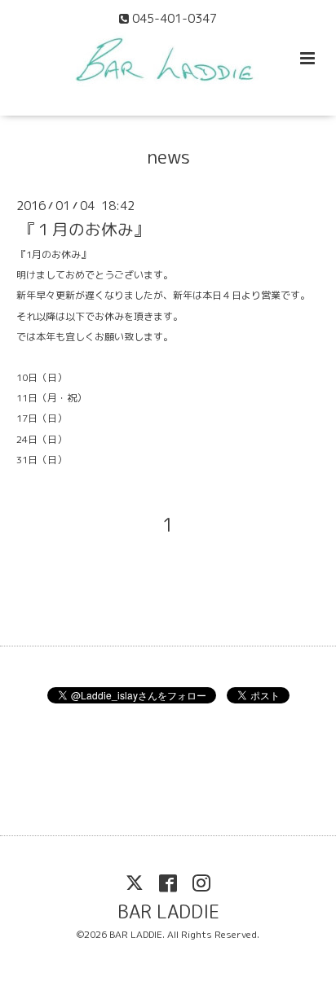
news (168, 156)
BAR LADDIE (168, 911)
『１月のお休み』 (85, 229)
